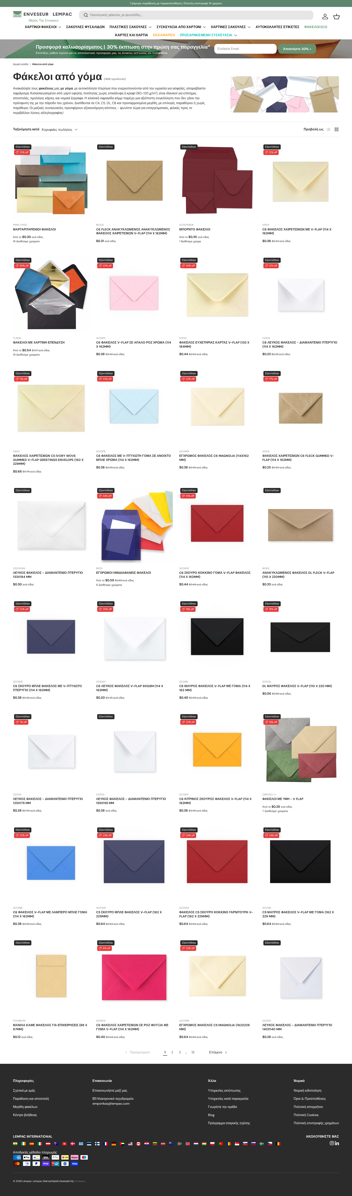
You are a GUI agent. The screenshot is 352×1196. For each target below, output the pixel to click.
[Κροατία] (146, 1143)
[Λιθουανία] (155, 1143)
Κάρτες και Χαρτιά (131, 35)
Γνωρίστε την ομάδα (222, 1107)
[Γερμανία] (114, 1143)
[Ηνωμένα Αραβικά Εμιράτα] (122, 1143)
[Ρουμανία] (229, 1143)
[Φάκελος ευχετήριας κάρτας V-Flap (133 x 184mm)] (217, 295)
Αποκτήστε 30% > (297, 49)
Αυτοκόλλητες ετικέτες (277, 27)
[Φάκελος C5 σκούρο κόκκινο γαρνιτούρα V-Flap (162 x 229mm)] (217, 864)
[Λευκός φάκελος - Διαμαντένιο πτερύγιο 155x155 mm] (134, 751)
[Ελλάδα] (81, 1143)
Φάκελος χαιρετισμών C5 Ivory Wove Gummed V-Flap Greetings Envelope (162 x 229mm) (48, 460)
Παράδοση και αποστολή (31, 1099)
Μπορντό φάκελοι (194, 229)
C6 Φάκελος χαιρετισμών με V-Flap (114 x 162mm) (296, 231)
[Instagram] (332, 1143)
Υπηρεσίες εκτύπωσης (224, 1090)
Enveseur (80, 1181)
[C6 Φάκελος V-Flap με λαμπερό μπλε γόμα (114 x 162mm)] (51, 864)
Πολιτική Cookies (306, 1115)
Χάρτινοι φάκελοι (40, 27)
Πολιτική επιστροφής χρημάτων (316, 1123)
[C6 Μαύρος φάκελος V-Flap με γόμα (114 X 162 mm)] (217, 638)
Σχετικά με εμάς (24, 1090)
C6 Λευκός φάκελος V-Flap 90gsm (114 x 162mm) (129, 688)
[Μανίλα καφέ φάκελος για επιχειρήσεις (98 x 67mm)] (51, 977)
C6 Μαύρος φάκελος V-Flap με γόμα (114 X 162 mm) (214, 688)
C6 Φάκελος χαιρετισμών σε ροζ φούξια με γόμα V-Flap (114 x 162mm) (132, 1027)
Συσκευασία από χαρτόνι (179, 27)
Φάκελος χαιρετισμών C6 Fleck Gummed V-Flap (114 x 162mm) (298, 458)
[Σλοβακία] (245, 1143)
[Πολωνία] (212, 1143)
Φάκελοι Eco (315, 27)
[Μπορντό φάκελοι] (217, 181)
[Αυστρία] (48, 1143)
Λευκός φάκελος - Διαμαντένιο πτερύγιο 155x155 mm (131, 801)
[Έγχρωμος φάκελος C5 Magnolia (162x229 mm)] (217, 977)
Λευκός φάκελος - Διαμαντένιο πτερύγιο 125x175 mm (48, 801)
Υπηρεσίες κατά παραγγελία (228, 1099)
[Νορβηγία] (188, 1143)
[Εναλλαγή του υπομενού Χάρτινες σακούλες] (249, 27)
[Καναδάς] (138, 1143)
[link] (137, 1052)
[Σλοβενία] (253, 1143)
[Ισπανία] (32, 1143)
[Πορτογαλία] (220, 1143)
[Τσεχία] (270, 1143)
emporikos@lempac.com (111, 1103)
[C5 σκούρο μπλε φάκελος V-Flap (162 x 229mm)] (134, 864)
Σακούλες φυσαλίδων (85, 27)
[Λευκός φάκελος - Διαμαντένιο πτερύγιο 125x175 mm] (51, 751)
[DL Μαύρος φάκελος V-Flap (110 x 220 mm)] (300, 638)
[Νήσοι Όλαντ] (179, 1143)
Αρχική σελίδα (20, 64)
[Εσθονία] (89, 1143)
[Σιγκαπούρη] (237, 1143)
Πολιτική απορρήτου (308, 1107)
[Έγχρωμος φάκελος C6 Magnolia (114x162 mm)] (217, 408)
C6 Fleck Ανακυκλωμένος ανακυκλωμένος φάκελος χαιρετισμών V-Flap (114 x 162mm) (133, 231)
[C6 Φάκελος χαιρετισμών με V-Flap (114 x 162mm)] (300, 181)
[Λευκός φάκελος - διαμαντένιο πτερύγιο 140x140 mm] (300, 977)
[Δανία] (72, 1143)
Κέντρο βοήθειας (25, 1115)
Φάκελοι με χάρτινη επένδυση (39, 342)
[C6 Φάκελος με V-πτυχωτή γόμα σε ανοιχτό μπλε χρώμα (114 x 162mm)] (134, 408)
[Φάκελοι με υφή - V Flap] (300, 751)
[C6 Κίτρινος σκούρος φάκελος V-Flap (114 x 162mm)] (217, 751)
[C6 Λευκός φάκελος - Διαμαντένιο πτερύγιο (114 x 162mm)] (300, 295)
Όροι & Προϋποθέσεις (310, 1099)
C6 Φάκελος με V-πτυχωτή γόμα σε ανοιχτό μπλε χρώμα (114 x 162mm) (133, 458)
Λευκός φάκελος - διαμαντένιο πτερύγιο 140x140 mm (297, 1027)
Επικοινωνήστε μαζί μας (109, 1090)
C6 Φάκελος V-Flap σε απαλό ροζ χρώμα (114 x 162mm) (133, 344)
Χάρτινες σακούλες (228, 27)
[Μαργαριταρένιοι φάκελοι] (51, 181)
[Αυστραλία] (56, 1143)
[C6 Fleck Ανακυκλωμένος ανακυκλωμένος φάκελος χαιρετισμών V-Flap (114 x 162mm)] (134, 181)
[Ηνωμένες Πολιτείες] (130, 1143)
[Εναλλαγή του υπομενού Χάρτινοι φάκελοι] (59, 27)
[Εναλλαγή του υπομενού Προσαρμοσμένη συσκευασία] (235, 35)
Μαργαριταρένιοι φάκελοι (34, 229)
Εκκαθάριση (164, 35)
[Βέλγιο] (278, 1143)
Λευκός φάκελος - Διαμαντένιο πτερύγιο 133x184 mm (48, 575)
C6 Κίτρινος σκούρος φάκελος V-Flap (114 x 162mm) (215, 801)
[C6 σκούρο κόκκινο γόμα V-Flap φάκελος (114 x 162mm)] (217, 525)
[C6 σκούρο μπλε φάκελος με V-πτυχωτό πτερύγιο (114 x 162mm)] (51, 638)
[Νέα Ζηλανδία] (171, 1143)
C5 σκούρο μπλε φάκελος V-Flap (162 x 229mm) (129, 914)
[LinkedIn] (337, 1143)
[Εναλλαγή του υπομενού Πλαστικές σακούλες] (150, 27)
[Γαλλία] (105, 1143)
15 (193, 1052)
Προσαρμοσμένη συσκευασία (206, 35)
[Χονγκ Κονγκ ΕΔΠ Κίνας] (64, 1143)
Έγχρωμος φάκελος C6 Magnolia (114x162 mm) (214, 458)
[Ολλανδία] (196, 1143)
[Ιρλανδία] (23, 1143)
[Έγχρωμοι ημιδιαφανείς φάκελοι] (134, 525)
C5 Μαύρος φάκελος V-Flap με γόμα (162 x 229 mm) (298, 914)
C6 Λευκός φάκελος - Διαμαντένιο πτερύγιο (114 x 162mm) (299, 344)
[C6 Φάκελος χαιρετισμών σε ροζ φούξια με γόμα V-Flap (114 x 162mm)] (134, 977)
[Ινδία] (15, 1143)
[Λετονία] (163, 1143)
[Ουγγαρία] (204, 1143)
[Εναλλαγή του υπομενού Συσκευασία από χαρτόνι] (204, 27)
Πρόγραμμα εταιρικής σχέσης (229, 1123)
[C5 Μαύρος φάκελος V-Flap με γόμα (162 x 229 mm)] (300, 864)
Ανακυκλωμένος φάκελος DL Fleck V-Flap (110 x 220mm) (298, 575)
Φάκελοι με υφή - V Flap (282, 799)
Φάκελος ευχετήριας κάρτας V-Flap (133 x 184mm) (214, 344)
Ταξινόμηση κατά (26, 129)
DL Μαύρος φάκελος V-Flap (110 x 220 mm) (297, 686)
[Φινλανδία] (97, 1143)
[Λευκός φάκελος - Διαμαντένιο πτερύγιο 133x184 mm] (51, 525)
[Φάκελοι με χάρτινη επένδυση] (51, 295)
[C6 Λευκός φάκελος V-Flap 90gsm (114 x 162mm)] (134, 638)
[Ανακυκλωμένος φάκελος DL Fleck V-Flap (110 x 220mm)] (300, 525)
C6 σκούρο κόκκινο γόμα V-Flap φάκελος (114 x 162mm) (215, 575)
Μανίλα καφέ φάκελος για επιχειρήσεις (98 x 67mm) (50, 1027)
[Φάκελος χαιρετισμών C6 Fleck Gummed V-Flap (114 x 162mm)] (300, 408)
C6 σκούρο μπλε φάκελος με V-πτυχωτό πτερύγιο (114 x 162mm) (47, 688)
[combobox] (196, 15)
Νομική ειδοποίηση (307, 1090)
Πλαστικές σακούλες (128, 27)
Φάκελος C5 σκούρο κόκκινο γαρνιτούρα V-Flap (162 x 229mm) (216, 914)
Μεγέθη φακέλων (25, 1107)
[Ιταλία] (40, 1143)
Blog (211, 1115)
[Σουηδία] (262, 1143)
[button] (336, 16)
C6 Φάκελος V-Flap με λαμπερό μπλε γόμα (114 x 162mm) (50, 914)
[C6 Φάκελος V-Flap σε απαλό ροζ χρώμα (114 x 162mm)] (134, 295)
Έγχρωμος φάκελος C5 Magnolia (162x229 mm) (214, 1027)
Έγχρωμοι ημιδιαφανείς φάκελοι (123, 573)
